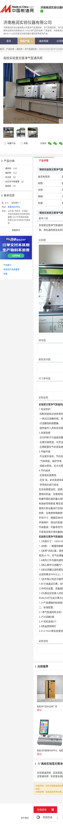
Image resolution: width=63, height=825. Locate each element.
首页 (2, 49)
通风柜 (19, 49)
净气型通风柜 (31, 49)
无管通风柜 (43, 776)
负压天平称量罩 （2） (15, 181)
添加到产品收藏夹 (11, 269)
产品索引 (7, 265)
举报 (26, 143)
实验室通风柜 (44, 772)
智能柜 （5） (11, 186)
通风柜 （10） (11, 168)
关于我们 (25, 818)
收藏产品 (11, 143)
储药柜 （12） (11, 172)
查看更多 (16, 230)
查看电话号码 (14, 206)
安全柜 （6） (11, 177)
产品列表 (10, 49)
